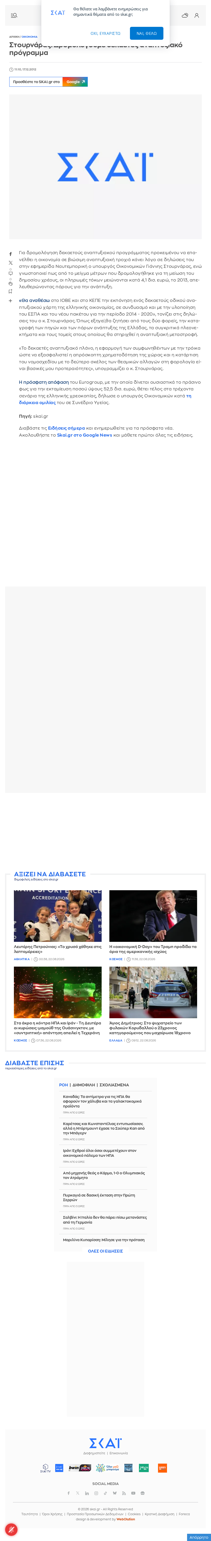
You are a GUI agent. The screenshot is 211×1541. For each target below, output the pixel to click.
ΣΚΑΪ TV (45, 1468)
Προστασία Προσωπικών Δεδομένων (95, 1514)
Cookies (134, 1514)
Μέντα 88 (144, 1468)
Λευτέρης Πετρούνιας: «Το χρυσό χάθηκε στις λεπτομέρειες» (58, 949)
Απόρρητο (199, 1537)
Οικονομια (30, 37)
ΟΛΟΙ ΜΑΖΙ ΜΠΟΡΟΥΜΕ (105, 1470)
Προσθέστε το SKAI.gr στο (46, 82)
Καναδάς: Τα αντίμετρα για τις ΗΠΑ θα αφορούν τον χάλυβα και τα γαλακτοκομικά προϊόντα (102, 1101)
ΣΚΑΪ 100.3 (59, 1468)
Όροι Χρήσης (52, 1514)
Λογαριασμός (196, 15)
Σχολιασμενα (114, 1085)
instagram (96, 1493)
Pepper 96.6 (128, 1468)
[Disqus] (105, 516)
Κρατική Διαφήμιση (159, 1514)
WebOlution (126, 1519)
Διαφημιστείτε (94, 1453)
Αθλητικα (22, 959)
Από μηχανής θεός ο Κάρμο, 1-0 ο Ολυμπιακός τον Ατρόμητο (104, 1175)
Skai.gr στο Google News (84, 435)
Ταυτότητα (29, 1514)
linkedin (87, 1493)
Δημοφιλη (84, 1085)
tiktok (105, 1493)
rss (124, 1493)
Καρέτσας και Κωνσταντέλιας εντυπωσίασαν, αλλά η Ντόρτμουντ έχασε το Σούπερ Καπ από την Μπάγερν (104, 1128)
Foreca (184, 1514)
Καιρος (185, 15)
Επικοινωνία (119, 1453)
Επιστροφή (198, 1523)
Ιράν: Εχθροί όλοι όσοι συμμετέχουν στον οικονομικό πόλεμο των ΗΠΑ (99, 1153)
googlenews (142, 1493)
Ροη (63, 1085)
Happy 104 (162, 1468)
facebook (10, 254)
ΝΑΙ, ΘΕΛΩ (147, 33)
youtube (133, 1493)
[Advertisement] (105, 833)
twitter (10, 262)
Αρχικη (14, 37)
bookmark (10, 291)
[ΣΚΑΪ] (105, 1443)
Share (10, 300)
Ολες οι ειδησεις (105, 1251)
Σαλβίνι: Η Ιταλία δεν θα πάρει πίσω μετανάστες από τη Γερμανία (105, 1220)
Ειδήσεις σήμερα (66, 428)
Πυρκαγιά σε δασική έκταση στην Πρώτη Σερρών (99, 1197)
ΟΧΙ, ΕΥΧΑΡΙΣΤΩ (106, 33)
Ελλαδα (115, 1040)
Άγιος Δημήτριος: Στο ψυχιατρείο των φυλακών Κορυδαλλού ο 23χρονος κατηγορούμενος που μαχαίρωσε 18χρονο (150, 1028)
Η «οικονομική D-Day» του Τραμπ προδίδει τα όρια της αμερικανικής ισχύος (153, 949)
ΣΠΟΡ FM (79, 1468)
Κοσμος (115, 959)
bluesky (114, 1493)
